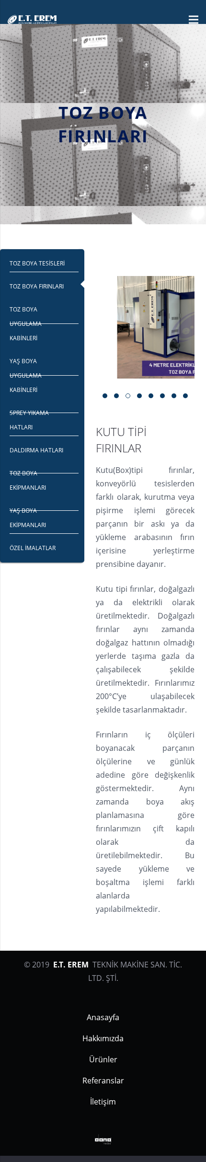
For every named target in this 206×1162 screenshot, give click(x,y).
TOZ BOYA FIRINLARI (37, 286)
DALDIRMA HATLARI (36, 450)
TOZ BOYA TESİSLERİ (37, 263)
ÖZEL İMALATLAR (33, 548)
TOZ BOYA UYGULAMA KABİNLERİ (26, 323)
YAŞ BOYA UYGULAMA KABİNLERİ (26, 375)
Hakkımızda (103, 1038)
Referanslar (103, 1080)
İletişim (103, 1101)
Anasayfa (103, 1017)
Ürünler (103, 1059)
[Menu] (194, 20)
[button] (105, 396)
